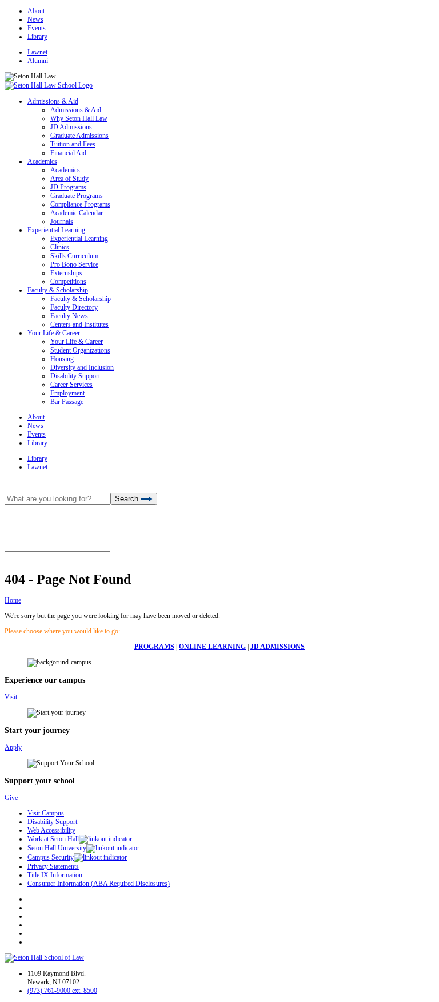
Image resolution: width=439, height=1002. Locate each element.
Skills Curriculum (74, 256)
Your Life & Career (53, 333)
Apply (13, 747)
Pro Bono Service (74, 264)
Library (37, 37)
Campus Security (50, 857)
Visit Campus (45, 813)
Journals (61, 221)
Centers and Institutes (79, 324)
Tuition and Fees (72, 144)
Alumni (37, 61)
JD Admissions (71, 127)
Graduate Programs (76, 196)
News (35, 19)
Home (13, 600)
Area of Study (69, 179)
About (36, 11)
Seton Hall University (56, 848)
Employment (67, 393)
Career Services (71, 385)
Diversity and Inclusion (82, 367)
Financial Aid (68, 153)
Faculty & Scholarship (57, 290)
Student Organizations (80, 350)
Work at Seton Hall (53, 839)
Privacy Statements (53, 866)
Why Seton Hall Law (78, 118)
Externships (66, 273)
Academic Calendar (76, 213)
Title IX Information (54, 875)
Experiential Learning (56, 230)
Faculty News (69, 316)
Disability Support (75, 376)
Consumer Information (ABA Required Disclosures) (98, 884)
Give (11, 798)
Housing (62, 359)
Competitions (68, 282)
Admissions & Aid (52, 101)
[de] (434, 997)
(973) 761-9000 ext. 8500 (62, 991)
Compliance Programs (80, 204)
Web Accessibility (51, 830)
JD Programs (68, 187)
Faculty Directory (74, 307)
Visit (11, 697)
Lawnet (37, 52)
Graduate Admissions (79, 136)
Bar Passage (66, 402)
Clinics (59, 247)
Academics (42, 161)
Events (36, 28)
